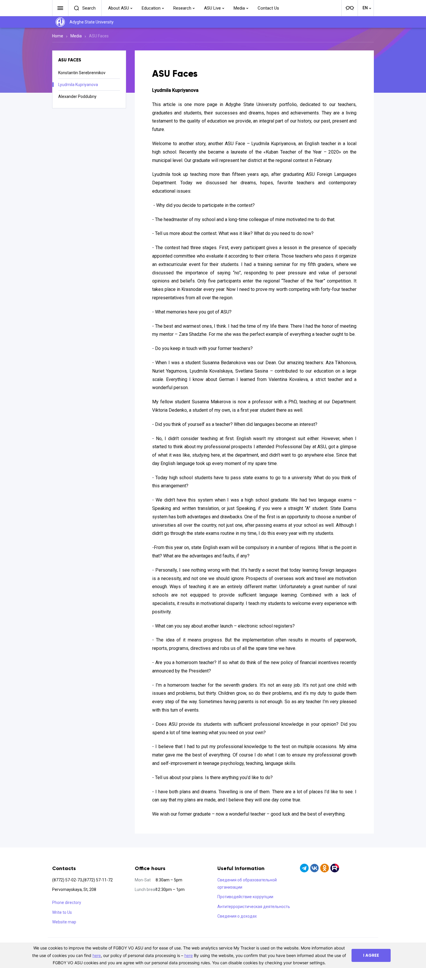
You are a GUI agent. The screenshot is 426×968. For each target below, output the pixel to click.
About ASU (118, 8)
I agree (371, 955)
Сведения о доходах (237, 916)
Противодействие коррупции (245, 896)
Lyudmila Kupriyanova (78, 84)
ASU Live (212, 8)
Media (239, 8)
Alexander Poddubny (77, 96)
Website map (64, 922)
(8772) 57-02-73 (67, 880)
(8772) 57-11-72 (98, 880)
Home (57, 36)
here (96, 955)
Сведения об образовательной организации (247, 883)
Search (89, 8)
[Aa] (349, 8)
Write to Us (62, 912)
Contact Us (268, 8)
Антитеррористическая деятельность (253, 906)
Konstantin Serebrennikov (81, 72)
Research (182, 8)
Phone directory (66, 902)
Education (151, 8)
